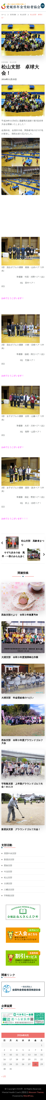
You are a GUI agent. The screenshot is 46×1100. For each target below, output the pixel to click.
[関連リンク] (23, 983)
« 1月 (3, 1076)
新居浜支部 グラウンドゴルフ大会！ (21, 829)
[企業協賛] (23, 1014)
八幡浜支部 (9, 889)
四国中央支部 (10, 853)
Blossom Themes (36, 1092)
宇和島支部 (9, 895)
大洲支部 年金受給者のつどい (17, 697)
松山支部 (13, 62)
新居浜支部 (9, 859)
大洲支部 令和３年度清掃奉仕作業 (19, 657)
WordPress (28, 1096)
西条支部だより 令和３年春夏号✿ (19, 614)
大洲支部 (8, 883)
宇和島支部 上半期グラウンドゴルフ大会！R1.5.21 (22, 785)
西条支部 (8, 865)
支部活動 (4, 62)
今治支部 (8, 871)
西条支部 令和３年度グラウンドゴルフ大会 (22, 741)
